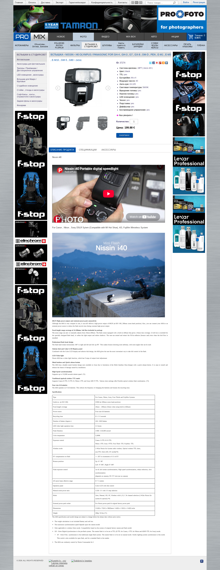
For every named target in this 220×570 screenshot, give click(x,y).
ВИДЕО (105, 36)
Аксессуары (108, 150)
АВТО (154, 36)
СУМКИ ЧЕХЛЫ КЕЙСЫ (154, 45)
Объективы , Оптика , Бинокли (40, 45)
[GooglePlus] (160, 62)
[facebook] (153, 62)
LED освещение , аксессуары (30, 75)
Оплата (32, 2)
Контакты (122, 2)
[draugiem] (157, 62)
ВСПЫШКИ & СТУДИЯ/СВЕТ (91, 45)
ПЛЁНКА (201, 45)
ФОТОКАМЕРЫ (22, 45)
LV (133, 3)
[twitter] (150, 62)
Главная (19, 2)
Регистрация (199, 2)
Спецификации (88, 150)
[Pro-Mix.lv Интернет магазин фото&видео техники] (30, 37)
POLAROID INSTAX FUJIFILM (59, 45)
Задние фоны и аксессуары (29, 101)
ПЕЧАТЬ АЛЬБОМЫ (187, 45)
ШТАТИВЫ (107, 45)
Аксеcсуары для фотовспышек (31, 64)
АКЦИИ (175, 36)
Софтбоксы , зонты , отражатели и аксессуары (29, 95)
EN (140, 3)
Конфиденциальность (102, 2)
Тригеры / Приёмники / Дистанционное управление (30, 69)
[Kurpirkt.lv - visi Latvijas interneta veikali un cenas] (60, 563)
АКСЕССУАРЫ (171, 45)
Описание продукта (62, 150)
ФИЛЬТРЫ (75, 45)
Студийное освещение (27, 86)
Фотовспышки (23, 59)
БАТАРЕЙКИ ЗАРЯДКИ (138, 45)
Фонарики (21, 105)
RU (136, 3)
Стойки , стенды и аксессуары (30, 90)
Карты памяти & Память (121, 45)
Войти (186, 2)
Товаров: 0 (200, 36)
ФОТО (83, 36)
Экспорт (59, 2)
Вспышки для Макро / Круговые (26, 80)
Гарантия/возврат (77, 2)
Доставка (45, 2)
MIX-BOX (131, 36)
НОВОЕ (61, 36)
